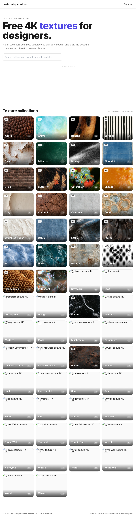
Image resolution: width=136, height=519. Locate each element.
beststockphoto (15, 4)
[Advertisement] (68, 87)
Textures (128, 4)
